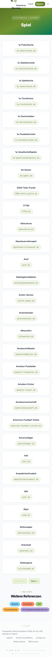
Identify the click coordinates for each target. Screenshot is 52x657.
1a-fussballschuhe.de (26, 140)
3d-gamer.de (26, 176)
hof (39, 604)
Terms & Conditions (24, 638)
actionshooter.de (26, 318)
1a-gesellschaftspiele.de (26, 158)
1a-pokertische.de (26, 51)
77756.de (26, 211)
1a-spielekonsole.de (26, 68)
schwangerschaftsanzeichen (35, 609)
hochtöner (27, 604)
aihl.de (26, 461)
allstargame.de (26, 568)
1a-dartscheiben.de (26, 122)
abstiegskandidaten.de (26, 283)
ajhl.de (26, 497)
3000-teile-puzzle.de (26, 193)
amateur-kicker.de (26, 390)
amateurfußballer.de (26, 354)
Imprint (9, 638)
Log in (30, 4)
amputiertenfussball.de (26, 479)
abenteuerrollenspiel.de (26, 247)
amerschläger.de (26, 443)
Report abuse (19, 641)
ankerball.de (26, 551)
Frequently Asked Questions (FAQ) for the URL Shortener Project (22, 632)
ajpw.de (26, 515)
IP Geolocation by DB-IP (34, 650)
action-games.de (26, 301)
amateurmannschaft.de (26, 408)
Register (40, 4)
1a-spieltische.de (26, 86)
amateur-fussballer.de (26, 372)
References (33, 641)
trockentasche (10, 609)
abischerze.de (26, 229)
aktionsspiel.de (26, 533)
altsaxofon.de (26, 336)
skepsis (15, 604)
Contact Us (40, 638)
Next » (34, 581)
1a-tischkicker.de (26, 104)
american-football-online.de (26, 426)
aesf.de (26, 265)
